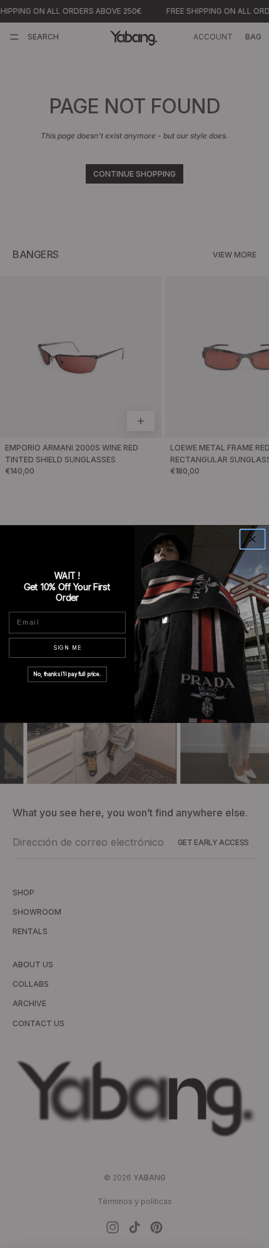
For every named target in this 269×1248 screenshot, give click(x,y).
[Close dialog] (252, 539)
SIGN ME (67, 647)
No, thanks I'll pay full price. (67, 674)
